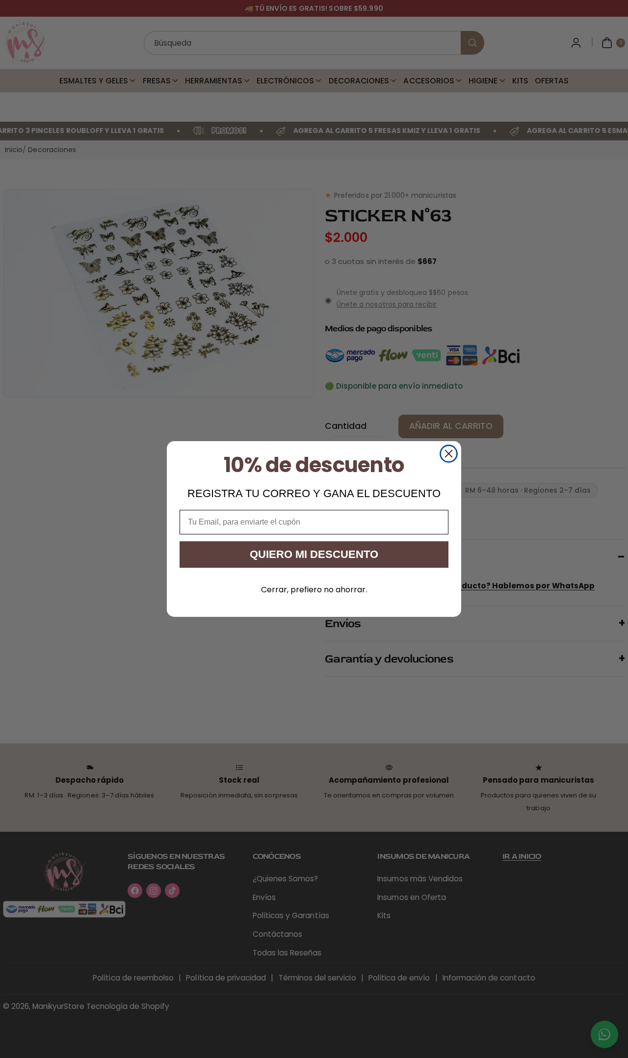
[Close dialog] (448, 453)
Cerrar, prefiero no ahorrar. (314, 589)
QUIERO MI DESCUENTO (314, 554)
